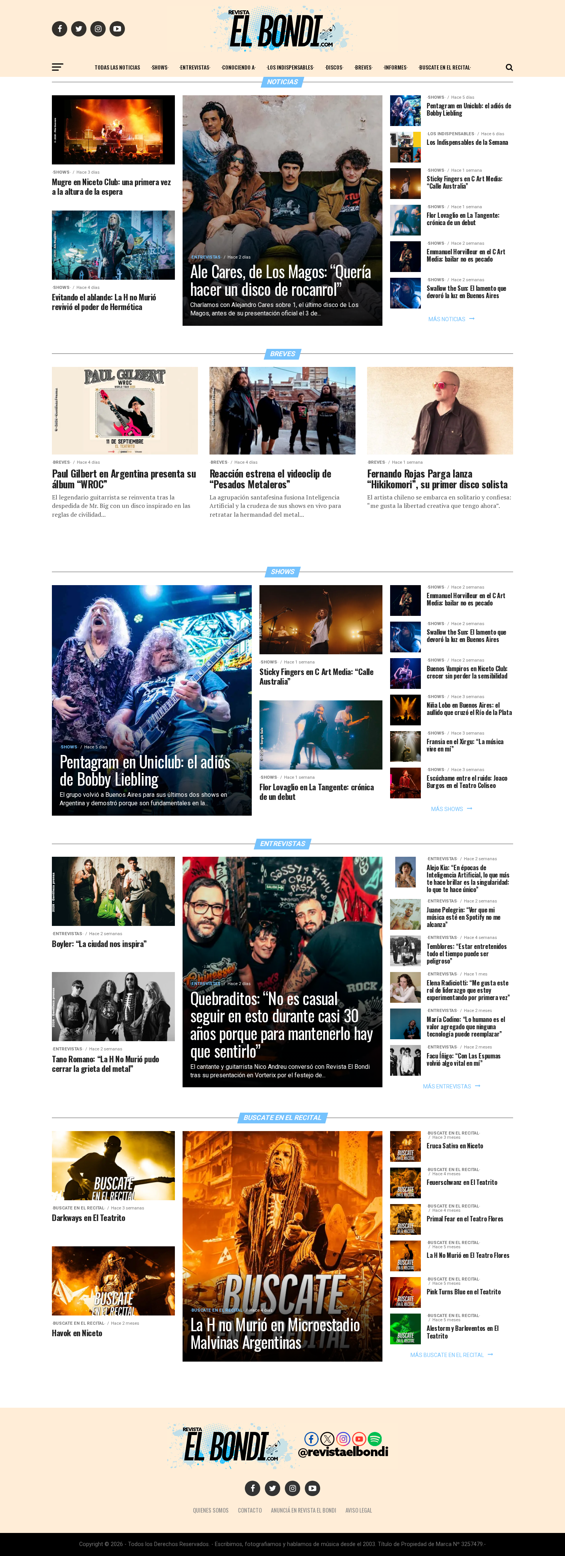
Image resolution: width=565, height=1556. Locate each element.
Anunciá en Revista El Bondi (303, 1510)
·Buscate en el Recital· (444, 67)
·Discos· (334, 67)
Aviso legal (359, 1510)
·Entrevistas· (194, 67)
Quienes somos (211, 1510)
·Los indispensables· (290, 67)
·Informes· (395, 67)
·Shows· (159, 67)
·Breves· (363, 67)
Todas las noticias (117, 67)
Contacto (250, 1510)
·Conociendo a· (238, 67)
